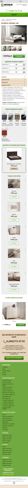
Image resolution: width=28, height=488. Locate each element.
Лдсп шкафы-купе (6, 398)
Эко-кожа (24, 112)
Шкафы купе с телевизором (8, 424)
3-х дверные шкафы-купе (8, 402)
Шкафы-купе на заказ (7, 435)
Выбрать (14, 168)
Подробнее (21, 324)
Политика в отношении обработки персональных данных (14, 479)
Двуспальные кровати (11, 19)
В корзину (19, 56)
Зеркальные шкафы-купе (7, 390)
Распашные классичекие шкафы (7, 384)
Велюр (4, 113)
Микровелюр (5, 129)
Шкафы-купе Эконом (7, 389)
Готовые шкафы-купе (7, 380)
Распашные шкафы (6, 382)
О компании (5, 367)
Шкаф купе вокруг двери (7, 425)
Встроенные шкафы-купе (8, 416)
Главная (3, 19)
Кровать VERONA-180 (6, 20)
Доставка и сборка (6, 370)
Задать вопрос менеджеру (14, 358)
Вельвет (17, 113)
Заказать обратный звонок (8, 474)
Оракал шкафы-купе (6, 396)
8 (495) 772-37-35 (15, 11)
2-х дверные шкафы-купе (8, 400)
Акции (3, 369)
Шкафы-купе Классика (7, 387)
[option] (14, 35)
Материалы (4, 427)
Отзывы (4, 372)
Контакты (4, 374)
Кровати (4, 446)
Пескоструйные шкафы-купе (8, 394)
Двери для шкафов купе (7, 420)
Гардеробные (5, 422)
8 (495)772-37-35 (15, 341)
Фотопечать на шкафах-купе (8, 392)
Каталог (4, 414)
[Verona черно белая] (14, 34)
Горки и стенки (5, 442)
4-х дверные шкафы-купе (8, 404)
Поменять (4, 120)
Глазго (10, 113)
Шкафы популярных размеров (6, 408)
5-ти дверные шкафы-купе (8, 405)
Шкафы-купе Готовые (7, 437)
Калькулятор (5, 429)
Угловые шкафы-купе (7, 418)
